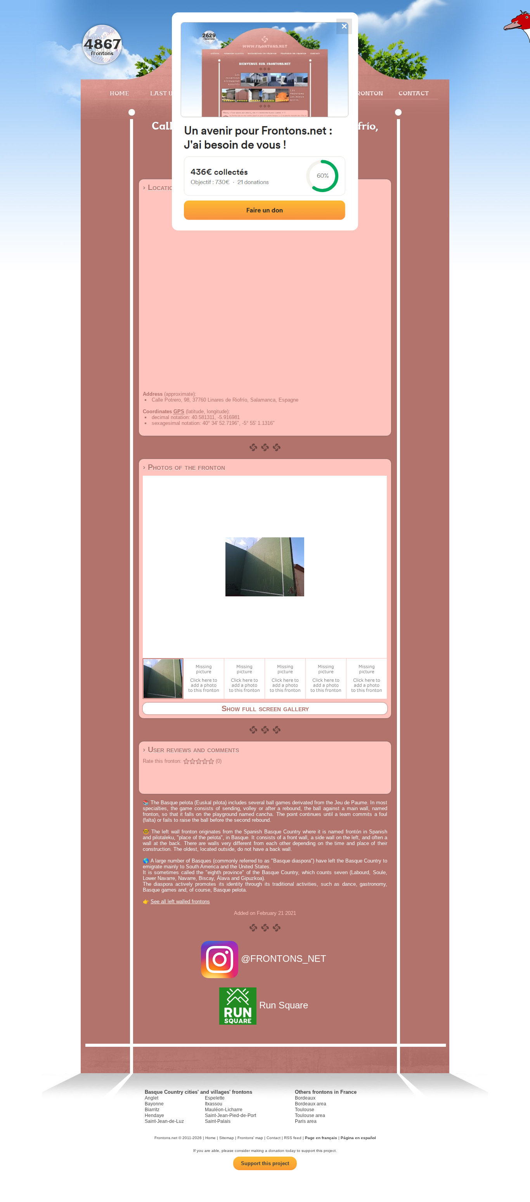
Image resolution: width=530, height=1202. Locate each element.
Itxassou (213, 1104)
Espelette (215, 1098)
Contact (412, 93)
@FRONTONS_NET (283, 958)
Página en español (358, 1138)
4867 (102, 43)
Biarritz (152, 1109)
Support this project (265, 1163)
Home (119, 93)
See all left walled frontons (180, 901)
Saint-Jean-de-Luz (164, 1121)
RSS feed (292, 1138)
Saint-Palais (217, 1121)
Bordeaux (305, 1098)
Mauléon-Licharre (223, 1109)
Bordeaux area (310, 1104)
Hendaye (154, 1115)
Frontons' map (250, 1138)
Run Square (283, 1005)
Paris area (306, 1121)
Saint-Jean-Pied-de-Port (230, 1115)
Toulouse (304, 1109)
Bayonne (154, 1104)
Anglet (151, 1098)
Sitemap (226, 1138)
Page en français (321, 1138)
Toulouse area (310, 1115)
